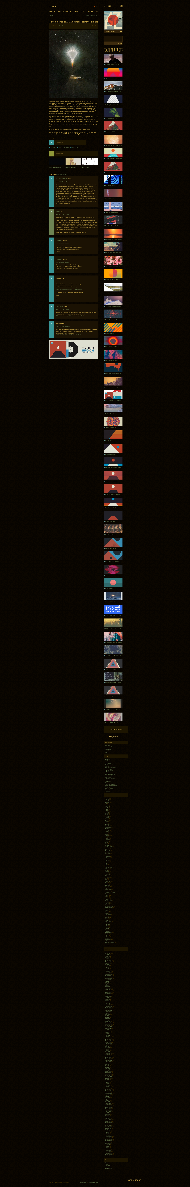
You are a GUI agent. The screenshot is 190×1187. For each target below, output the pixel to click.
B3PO (106, 760)
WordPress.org (108, 1168)
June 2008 (107, 1131)
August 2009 (108, 1111)
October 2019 (108, 953)
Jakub (61, 25)
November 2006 (108, 1154)
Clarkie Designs (108, 762)
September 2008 (108, 1126)
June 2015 (107, 1014)
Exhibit (106, 834)
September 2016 (108, 995)
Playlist (113, 6)
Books (106, 810)
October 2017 (108, 977)
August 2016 (108, 996)
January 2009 (108, 1121)
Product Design (108, 900)
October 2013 (108, 1042)
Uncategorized (108, 932)
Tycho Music (67, 11)
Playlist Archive (113, 31)
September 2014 (108, 1026)
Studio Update (108, 921)
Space (106, 918)
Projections (107, 903)
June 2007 (107, 1144)
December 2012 (108, 1056)
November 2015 (108, 1007)
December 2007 (108, 1139)
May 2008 (107, 1132)
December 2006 (108, 1153)
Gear (106, 843)
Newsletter (107, 885)
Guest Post (107, 848)
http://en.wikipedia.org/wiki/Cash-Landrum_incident (69, 315)
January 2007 (108, 1151)
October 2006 (108, 1155)
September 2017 (108, 978)
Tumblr (106, 927)
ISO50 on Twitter (109, 770)
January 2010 (108, 1104)
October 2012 (108, 1058)
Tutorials (107, 928)
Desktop (107, 828)
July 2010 (107, 1096)
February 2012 (108, 1070)
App (106, 803)
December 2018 (108, 960)
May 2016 (107, 1000)
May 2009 (107, 1115)
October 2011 (108, 1075)
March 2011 (107, 1085)
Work (106, 943)
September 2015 (108, 1010)
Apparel (106, 805)
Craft (106, 823)
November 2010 (108, 1090)
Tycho (106, 929)
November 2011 (108, 1074)
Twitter (90, 11)
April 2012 (107, 1067)
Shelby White (108, 749)
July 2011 (107, 1079)
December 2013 (108, 1039)
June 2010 (107, 1097)
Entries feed (107, 1165)
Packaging (107, 886)
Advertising (107, 798)
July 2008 (107, 1129)
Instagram (107, 857)
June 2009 (107, 1114)
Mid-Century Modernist (110, 784)
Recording (107, 909)
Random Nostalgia (109, 906)
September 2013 (108, 1043)
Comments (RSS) (94, 1182)
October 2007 (108, 1142)
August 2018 (108, 963)
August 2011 (108, 1078)
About (76, 11)
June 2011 (107, 1081)
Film (106, 837)
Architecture (107, 806)
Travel (106, 925)
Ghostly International (109, 764)
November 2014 (108, 1024)
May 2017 (107, 984)
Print (106, 896)
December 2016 (108, 990)
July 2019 (107, 954)
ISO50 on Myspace (109, 769)
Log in (106, 1164)
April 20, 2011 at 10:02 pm (63, 326)
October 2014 (108, 1025)
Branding (107, 812)
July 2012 (107, 1063)
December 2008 (108, 1122)
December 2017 (108, 974)
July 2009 (107, 1112)
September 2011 (108, 1076)
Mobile (106, 879)
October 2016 (108, 993)
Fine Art (107, 838)
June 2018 (107, 965)
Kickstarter (107, 868)
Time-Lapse (107, 924)
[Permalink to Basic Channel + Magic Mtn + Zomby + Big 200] (73, 22)
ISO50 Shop (107, 773)
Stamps (106, 920)
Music (68, 138)
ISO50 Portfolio (108, 771)
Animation (107, 802)
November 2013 (108, 1040)
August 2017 (108, 979)
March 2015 (107, 1018)
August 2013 (108, 1045)
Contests (107, 820)
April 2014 (107, 1033)
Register (107, 1162)
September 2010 (108, 1093)
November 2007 (108, 1140)
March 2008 (107, 1135)
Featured (107, 835)
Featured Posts (113, 50)
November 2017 (108, 975)
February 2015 (108, 1020)
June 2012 (107, 1064)
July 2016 (107, 997)
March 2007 (107, 1149)
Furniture (107, 841)
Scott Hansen (108, 745)
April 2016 (107, 1002)
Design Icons (108, 827)
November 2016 (108, 992)
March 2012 (107, 1068)
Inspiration (107, 856)
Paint (106, 888)
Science (107, 911)
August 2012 (108, 1061)
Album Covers (108, 800)
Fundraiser (107, 839)
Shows (106, 916)
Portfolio (52, 11)
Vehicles (107, 934)
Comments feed (108, 1167)
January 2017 (108, 989)
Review (106, 910)
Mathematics (108, 875)
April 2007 (107, 1147)
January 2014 (108, 1038)
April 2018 (107, 968)
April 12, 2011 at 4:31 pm (62, 214)
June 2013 (107, 1047)
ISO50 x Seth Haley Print (91, 15)
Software (107, 917)
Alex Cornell (107, 748)
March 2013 (107, 1051)
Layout (106, 870)
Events (106, 832)
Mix (106, 878)
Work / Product (134, 1180)
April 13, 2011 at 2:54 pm (62, 309)
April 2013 (107, 1050)
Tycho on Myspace (109, 789)
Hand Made (107, 850)
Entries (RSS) (83, 1182)
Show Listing (108, 914)
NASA (106, 884)
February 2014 (108, 1036)
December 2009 (108, 1106)
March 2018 (107, 970)
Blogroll (106, 809)
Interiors (107, 860)
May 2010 (107, 1099)
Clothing (107, 816)
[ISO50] (54, 6)
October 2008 (108, 1125)
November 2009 (108, 1107)
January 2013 (108, 1054)
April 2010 (107, 1100)
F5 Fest (51, 15)
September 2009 (108, 1110)
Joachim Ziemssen (62, 179)
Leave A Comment (61, 174)
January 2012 (108, 1071)
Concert (107, 818)
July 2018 (107, 964)
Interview (107, 862)
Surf (106, 923)
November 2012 (108, 1057)
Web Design (108, 939)
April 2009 (107, 1117)
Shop (59, 11)
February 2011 (108, 1086)
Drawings (107, 830)
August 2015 (108, 1011)
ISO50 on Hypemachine (110, 767)
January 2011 (108, 1088)
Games (106, 842)
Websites (107, 940)
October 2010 (108, 1092)
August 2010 (108, 1094)
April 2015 (107, 1017)
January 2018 (108, 972)
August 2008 (108, 1128)
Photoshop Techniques (110, 892)
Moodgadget (108, 787)
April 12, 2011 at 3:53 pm (62, 181)
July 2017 (107, 981)
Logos (106, 873)
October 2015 (108, 1009)
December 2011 (108, 1072)
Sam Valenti (107, 751)
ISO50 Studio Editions (110, 774)
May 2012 (107, 1065)
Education (107, 831)
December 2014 (108, 1022)
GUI (106, 849)
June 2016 (107, 999)
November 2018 (108, 961)
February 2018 (108, 971)
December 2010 (108, 1089)
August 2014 (108, 1028)
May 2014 (107, 1032)
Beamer (106, 752)
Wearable (107, 938)
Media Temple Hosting (113, 736)
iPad (106, 863)
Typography (107, 931)
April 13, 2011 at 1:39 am (62, 243)
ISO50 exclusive (108, 867)
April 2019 (107, 959)
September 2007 (108, 1143)
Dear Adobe (107, 824)
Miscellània (107, 877)
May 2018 (107, 967)
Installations (107, 859)
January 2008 (108, 1137)
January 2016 (108, 1004)
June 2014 (107, 1031)
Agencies (107, 799)
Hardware (107, 852)
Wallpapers (107, 936)
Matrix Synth (108, 781)
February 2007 (108, 1150)
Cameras (107, 813)
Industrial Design (109, 855)
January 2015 (108, 1021)
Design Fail (107, 825)
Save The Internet (109, 788)
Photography (108, 889)
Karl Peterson (108, 777)
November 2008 (108, 1124)
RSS (96, 6)
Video (106, 935)
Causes (106, 814)
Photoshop (107, 891)
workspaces (107, 945)
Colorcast (107, 817)
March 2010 (107, 1101)
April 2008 (107, 1133)
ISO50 (106, 866)
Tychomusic (108, 791)
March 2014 (107, 1035)
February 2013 (108, 1053)
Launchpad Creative (109, 780)
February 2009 (108, 1119)
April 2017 (107, 985)
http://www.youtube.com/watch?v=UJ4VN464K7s (69, 289)
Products (107, 902)
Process (107, 898)
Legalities (107, 871)
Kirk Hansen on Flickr (110, 778)
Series (106, 913)
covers (106, 821)
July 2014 (107, 1029)
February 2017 (108, 988)
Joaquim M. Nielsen (109, 776)
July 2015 (107, 1013)
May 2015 (107, 1015)
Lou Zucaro (60, 306)
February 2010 (108, 1103)
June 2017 (107, 982)
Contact (82, 11)
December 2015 (108, 1006)
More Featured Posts (116, 729)
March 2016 (107, 1003)
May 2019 (107, 957)
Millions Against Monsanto (111, 785)
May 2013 (107, 1049)
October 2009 (108, 1108)
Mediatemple (108, 782)
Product (106, 899)
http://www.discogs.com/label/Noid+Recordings (68, 334)
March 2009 (107, 1118)
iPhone (106, 864)
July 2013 (107, 1046)
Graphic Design (108, 846)
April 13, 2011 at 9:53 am (62, 281)
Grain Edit (107, 766)
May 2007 (107, 1146)
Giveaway (107, 845)
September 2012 (108, 1060)
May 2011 (107, 1082)
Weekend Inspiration (109, 942)
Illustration (107, 853)
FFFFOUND (108, 763)
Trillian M (59, 240)
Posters (106, 895)
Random (107, 904)
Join (96, 11)
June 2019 (107, 956)
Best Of (106, 807)
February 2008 (108, 1136)
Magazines (107, 874)
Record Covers (108, 907)
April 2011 (107, 1083)
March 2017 (107, 986)
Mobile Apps (108, 881)
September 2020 (108, 952)
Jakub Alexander (108, 746)
